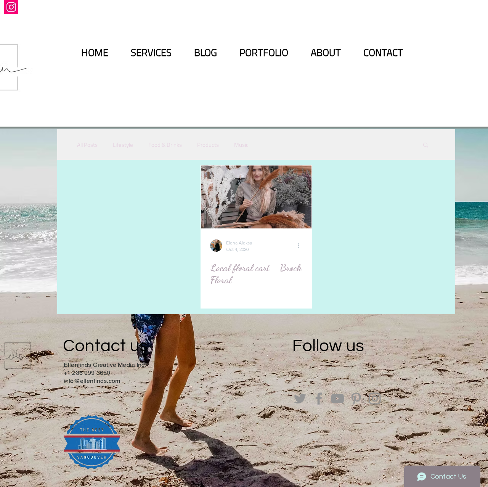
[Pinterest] (356, 399)
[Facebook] (319, 399)
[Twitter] (300, 399)
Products (208, 145)
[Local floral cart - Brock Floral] (256, 197)
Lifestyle (123, 145)
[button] (425, 145)
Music (241, 145)
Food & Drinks (165, 145)
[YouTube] (337, 399)
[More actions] (301, 245)
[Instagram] (11, 7)
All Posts (87, 145)
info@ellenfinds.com (92, 380)
